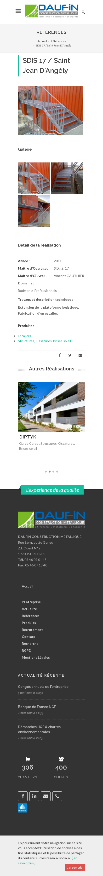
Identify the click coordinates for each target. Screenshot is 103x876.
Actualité (29, 609)
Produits (29, 623)
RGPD (26, 650)
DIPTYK (27, 436)
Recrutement (32, 630)
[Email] (80, 355)
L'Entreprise (31, 602)
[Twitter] (70, 355)
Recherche (30, 643)
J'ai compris (74, 867)
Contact (28, 636)
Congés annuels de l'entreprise (43, 687)
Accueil (42, 41)
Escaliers (24, 336)
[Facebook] (59, 355)
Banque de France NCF (37, 707)
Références (58, 41)
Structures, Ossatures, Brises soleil (44, 341)
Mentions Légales (36, 657)
